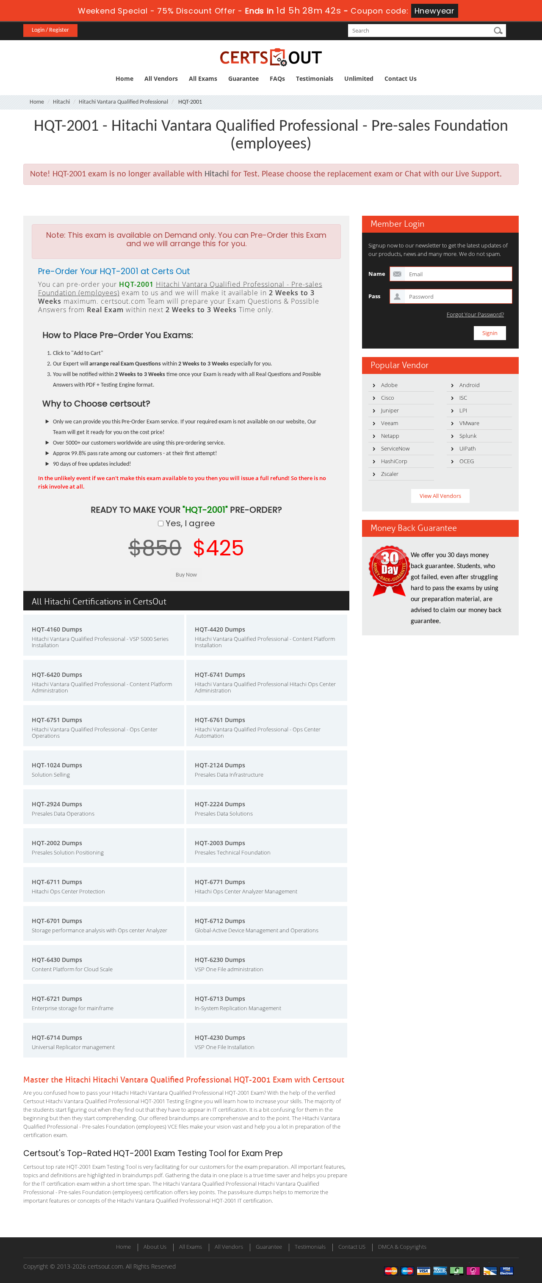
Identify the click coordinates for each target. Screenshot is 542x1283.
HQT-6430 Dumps (57, 960)
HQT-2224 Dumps (220, 804)
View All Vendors (440, 496)
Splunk (467, 436)
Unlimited (358, 78)
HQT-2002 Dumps (57, 843)
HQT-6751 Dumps (57, 720)
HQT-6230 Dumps (220, 960)
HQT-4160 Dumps (57, 629)
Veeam (389, 423)
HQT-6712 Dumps (220, 921)
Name (376, 273)
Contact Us (400, 78)
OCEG (466, 461)
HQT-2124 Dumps (220, 765)
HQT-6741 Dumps (220, 674)
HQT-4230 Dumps (220, 1037)
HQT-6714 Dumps (57, 1037)
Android (469, 385)
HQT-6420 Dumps (57, 674)
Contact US (351, 1246)
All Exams (203, 78)
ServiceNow (395, 448)
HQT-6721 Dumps (57, 999)
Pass (374, 296)
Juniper (390, 410)
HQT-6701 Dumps (57, 921)
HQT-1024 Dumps (57, 765)
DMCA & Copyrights (402, 1246)
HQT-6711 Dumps (57, 882)
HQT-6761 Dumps (220, 720)
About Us (155, 1246)
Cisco (387, 397)
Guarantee (243, 78)
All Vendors (161, 78)
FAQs (277, 78)
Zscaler (389, 474)
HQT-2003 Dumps (220, 843)
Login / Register (50, 30)
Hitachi (61, 102)
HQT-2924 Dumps (57, 804)
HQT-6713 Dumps (220, 999)
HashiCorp (394, 461)
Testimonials (314, 78)
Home (124, 78)
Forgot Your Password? (475, 314)
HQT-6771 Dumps (220, 882)
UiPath (467, 448)
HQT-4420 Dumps (220, 629)
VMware (469, 423)
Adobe (389, 385)
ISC (463, 397)
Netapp (390, 436)
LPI (463, 410)
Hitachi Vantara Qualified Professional (123, 102)
